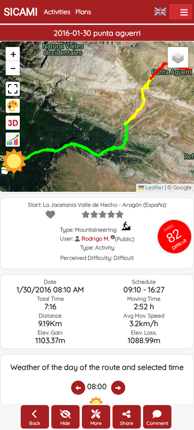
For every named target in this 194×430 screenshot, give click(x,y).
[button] (13, 54)
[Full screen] (13, 89)
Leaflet (153, 187)
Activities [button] (57, 12)
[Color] (13, 106)
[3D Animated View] (13, 123)
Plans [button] (83, 12)
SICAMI (21, 12)
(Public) (124, 238)
